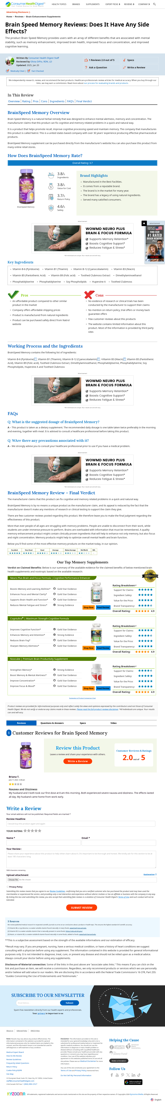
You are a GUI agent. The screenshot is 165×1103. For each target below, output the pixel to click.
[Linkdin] (133, 1075)
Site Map (10, 1074)
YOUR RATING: (14, 831)
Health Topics (59, 4)
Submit (69, 1002)
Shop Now (88, 607)
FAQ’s (70, 101)
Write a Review (136, 67)
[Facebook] (111, 1075)
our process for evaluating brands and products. (106, 83)
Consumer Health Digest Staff (44, 57)
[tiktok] (138, 1075)
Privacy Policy (80, 1070)
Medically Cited (17, 71)
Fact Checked (37, 71)
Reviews (21, 723)
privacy (41, 1013)
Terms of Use (123, 897)
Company (143, 4)
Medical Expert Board (15, 1052)
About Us (9, 1031)
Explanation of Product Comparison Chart (82, 698)
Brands (76, 4)
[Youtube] (117, 1075)
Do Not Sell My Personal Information (76, 1075)
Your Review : (14, 848)
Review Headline (15, 819)
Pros (36, 101)
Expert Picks (112, 4)
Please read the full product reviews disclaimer (97, 709)
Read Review (103, 607)
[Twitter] (128, 1075)
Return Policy (11, 1067)
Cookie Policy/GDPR (14, 1070)
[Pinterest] (122, 1075)
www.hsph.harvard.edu (78, 928)
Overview (14, 101)
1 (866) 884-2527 (29, 1084)
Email (86, 838)
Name (10, 838)
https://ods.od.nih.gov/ (74, 931)
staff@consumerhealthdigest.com (20, 1081)
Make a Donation (119, 1061)
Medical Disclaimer (88, 1061)
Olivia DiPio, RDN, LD (41, 61)
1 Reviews (101, 60)
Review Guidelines (57, 891)
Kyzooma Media (136, 1094)
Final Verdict (84, 101)
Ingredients (57, 101)
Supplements (93, 4)
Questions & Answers (52, 723)
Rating (26, 101)
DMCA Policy (35, 1031)
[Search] (154, 4)
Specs (130, 60)
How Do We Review (14, 1056)
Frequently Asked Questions (17, 1063)
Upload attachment (17, 875)
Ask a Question (98, 67)
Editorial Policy (22, 1031)
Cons (44, 101)
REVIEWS (128, 4)
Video (114, 723)
